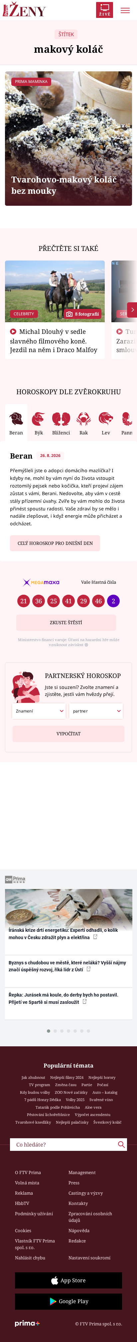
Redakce (77, 1241)
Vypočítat (68, 734)
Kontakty (78, 1203)
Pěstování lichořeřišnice (48, 1114)
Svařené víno (101, 1099)
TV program (39, 1084)
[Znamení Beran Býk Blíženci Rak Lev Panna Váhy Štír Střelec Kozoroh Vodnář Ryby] (39, 711)
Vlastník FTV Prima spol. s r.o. (35, 1244)
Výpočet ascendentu (92, 1114)
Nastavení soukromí (89, 1258)
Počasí (102, 1084)
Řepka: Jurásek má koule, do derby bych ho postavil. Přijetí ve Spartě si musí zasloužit (63, 998)
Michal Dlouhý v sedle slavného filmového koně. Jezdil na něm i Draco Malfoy (53, 340)
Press (73, 1183)
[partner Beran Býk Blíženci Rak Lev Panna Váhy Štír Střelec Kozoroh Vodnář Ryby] (96, 711)
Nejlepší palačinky (72, 1122)
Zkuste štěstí (66, 623)
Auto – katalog (104, 1092)
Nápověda (78, 1230)
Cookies (23, 1230)
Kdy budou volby (35, 1092)
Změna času (65, 1084)
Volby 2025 (75, 1099)
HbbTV (22, 1203)
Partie (86, 1084)
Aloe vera (93, 1107)
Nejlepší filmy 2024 (66, 1077)
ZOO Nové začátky (71, 1092)
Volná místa (27, 1183)
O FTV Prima (28, 1172)
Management (82, 1172)
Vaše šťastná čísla (98, 582)
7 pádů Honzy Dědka (42, 1099)
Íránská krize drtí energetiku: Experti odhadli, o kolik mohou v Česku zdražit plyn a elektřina (63, 934)
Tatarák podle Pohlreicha (58, 1107)
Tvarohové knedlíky (33, 1122)
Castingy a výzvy (85, 1193)
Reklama (24, 1193)
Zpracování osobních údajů (90, 1217)
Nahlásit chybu (30, 1258)
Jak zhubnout (33, 1077)
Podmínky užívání (34, 1214)
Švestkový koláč (107, 1122)
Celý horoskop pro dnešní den (55, 543)
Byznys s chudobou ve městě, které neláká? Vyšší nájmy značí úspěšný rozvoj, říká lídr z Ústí (67, 966)
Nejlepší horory (101, 1077)
